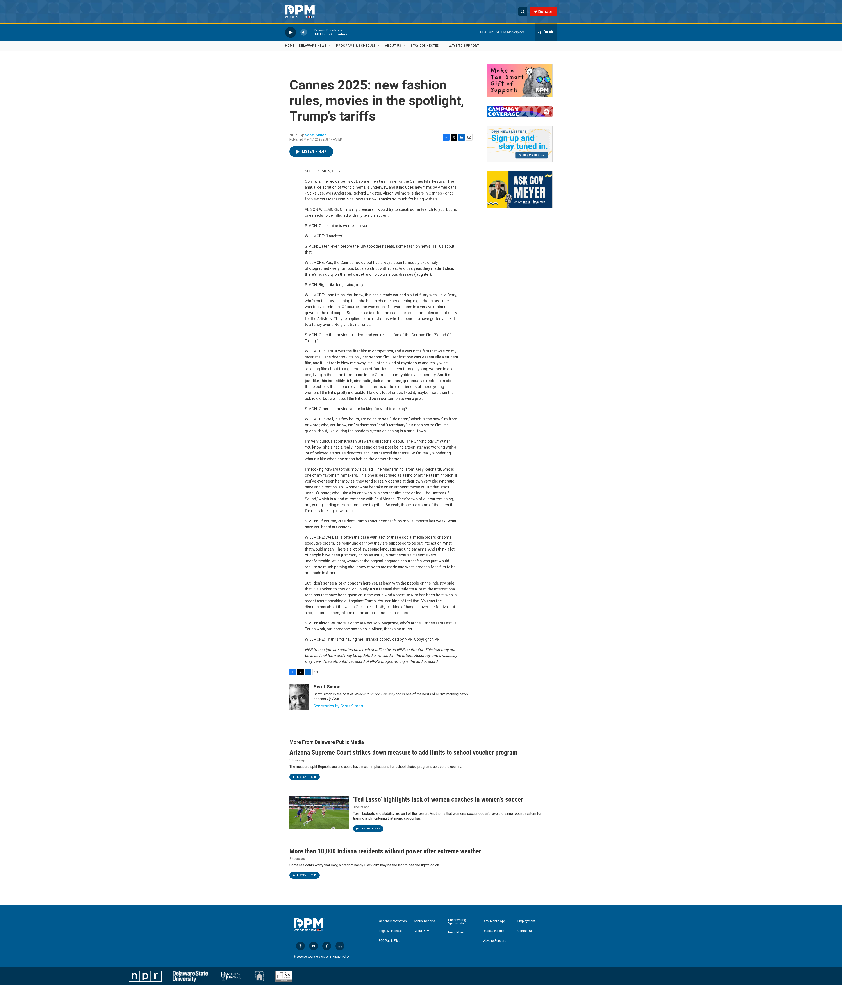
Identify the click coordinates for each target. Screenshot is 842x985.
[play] (290, 32)
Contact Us (525, 931)
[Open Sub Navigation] (330, 45)
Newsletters (456, 932)
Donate (545, 11)
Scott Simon (315, 135)
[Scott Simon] (299, 697)
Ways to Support (464, 45)
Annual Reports (424, 921)
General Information (393, 921)
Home (290, 45)
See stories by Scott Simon (338, 705)
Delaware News (313, 45)
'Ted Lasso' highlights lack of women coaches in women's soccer (438, 799)
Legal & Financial (390, 931)
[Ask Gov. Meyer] (519, 189)
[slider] (310, 32)
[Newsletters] (519, 144)
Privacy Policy (341, 956)
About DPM (421, 931)
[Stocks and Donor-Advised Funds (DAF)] (519, 80)
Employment (526, 921)
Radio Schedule (493, 931)
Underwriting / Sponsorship (458, 921)
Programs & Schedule (356, 45)
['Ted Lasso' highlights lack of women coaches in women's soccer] (319, 812)
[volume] (303, 32)
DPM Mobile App (494, 921)
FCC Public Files (389, 940)
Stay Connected (425, 45)
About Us (393, 45)
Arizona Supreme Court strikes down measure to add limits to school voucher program (403, 752)
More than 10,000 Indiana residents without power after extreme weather (385, 851)
